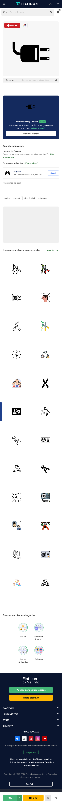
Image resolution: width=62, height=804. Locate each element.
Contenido (8, 708)
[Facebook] (17, 738)
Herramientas (10, 714)
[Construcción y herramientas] (45, 526)
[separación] (45, 354)
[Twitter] (24, 738)
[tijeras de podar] (17, 269)
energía (17, 198)
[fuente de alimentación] (45, 440)
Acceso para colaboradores (31, 690)
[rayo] (17, 354)
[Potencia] (17, 411)
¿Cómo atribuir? (31, 163)
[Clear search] (45, 12)
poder (7, 198)
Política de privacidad (42, 759)
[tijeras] (45, 383)
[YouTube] (44, 738)
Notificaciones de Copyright (41, 762)
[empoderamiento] (45, 297)
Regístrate (31, 752)
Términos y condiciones (20, 759)
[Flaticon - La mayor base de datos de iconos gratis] (27, 3)
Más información (38, 128)
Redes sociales (31, 732)
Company (8, 726)
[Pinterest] (31, 738)
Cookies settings (31, 765)
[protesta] (17, 383)
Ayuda (6, 720)
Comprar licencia (31, 134)
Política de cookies (18, 762)
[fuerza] (17, 297)
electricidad (29, 198)
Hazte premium (31, 697)
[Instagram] (37, 738)
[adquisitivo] (17, 554)
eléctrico (42, 198)
